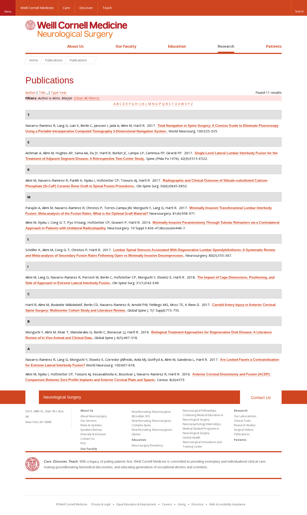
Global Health (191, 437)
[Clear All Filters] (86, 98)
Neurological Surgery (62, 397)
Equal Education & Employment (136, 504)
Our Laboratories (245, 416)
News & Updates (91, 425)
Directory (197, 504)
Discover (86, 7)
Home (30, 46)
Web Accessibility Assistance (227, 504)
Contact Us (261, 397)
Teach (107, 7)
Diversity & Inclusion (93, 434)
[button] (299, 8)
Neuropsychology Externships (202, 424)
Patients (274, 46)
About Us (75, 46)
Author (30, 92)
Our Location (32, 397)
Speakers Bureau (91, 430)
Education (177, 46)
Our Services (88, 421)
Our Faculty (126, 46)
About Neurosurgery (93, 416)
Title (42, 92)
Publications (241, 434)
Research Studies (245, 425)
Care (66, 7)
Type (55, 92)
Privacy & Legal (101, 504)
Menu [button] (7, 11)
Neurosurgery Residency (147, 445)
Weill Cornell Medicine (37, 7)
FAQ (83, 443)
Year (63, 92)
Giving (182, 504)
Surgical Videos (243, 430)
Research (226, 46)
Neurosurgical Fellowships (199, 410)
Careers (167, 504)
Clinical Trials (242, 421)
